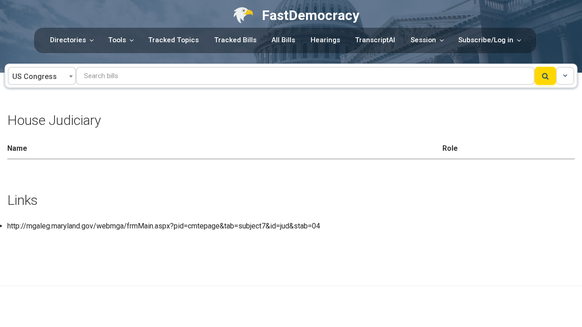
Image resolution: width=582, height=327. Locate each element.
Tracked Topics (173, 40)
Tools (117, 40)
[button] (565, 76)
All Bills (283, 40)
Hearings (325, 40)
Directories (68, 40)
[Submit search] (545, 76)
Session (423, 40)
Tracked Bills (235, 40)
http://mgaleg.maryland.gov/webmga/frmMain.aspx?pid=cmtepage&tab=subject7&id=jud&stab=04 (163, 226)
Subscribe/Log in (485, 40)
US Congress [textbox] (34, 76)
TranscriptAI (375, 40)
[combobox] (42, 76)
